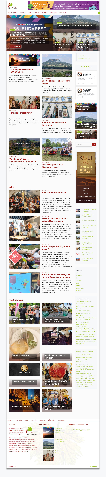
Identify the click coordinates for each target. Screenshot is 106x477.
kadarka (91, 364)
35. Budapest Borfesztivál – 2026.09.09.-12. (59, 430)
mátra (89, 373)
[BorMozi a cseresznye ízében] (57, 408)
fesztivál (90, 359)
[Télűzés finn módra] (24, 410)
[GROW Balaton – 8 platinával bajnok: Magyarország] (24, 228)
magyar (83, 369)
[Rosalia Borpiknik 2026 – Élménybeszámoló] (57, 159)
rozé (85, 378)
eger (86, 359)
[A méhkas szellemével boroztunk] (57, 344)
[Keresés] (94, 145)
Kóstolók (78, 291)
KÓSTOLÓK (53, 13)
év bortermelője (86, 386)
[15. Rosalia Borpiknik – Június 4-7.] (78, 255)
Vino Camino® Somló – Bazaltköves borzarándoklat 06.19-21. (22, 161)
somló (80, 380)
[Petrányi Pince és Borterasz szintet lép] (57, 322)
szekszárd (89, 380)
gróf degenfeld (79, 364)
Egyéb (78, 283)
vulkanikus (91, 384)
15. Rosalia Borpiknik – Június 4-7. (85, 334)
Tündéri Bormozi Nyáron (20, 113)
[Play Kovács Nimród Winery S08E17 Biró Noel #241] (80, 74)
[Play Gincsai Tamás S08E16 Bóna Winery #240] (80, 91)
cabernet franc (89, 357)
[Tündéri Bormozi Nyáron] (64, 49)
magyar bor (90, 369)
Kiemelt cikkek (80, 288)
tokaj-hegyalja (90, 382)
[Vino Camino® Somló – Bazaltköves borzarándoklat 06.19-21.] (24, 154)
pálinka (78, 378)
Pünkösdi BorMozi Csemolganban (85, 331)
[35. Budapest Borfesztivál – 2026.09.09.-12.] (29, 49)
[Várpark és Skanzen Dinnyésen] (78, 260)
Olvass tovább (16, 46)
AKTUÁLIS (23, 13)
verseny (78, 384)
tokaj (84, 382)
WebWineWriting (79, 386)
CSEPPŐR (36, 13)
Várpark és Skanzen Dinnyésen (85, 336)
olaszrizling (79, 376)
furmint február (85, 362)
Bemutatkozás (12, 13)
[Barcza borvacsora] (24, 359)
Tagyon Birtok (79, 382)
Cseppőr (78, 280)
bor (81, 354)
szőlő (94, 380)
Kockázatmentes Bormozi (54, 192)
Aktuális (78, 273)
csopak (83, 359)
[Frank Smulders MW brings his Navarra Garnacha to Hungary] (24, 282)
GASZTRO (44, 13)
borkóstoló (91, 354)
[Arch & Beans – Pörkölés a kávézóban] (88, 49)
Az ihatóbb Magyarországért (80, 430)
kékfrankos (84, 366)
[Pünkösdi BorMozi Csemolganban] (78, 249)
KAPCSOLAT (62, 13)
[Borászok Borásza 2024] (24, 375)
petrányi (87, 376)
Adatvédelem (93, 466)
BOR (29, 13)
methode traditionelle (81, 373)
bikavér (77, 354)
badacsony (84, 351)
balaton (90, 351)
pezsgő (91, 376)
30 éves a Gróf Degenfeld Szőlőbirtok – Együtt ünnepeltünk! (88, 243)
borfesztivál (86, 354)
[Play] (79, 74)
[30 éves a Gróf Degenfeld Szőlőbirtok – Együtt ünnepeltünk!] (78, 244)
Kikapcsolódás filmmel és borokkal (86, 339)
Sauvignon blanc (91, 378)
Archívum (79, 275)
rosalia (81, 378)
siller (77, 380)
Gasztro (78, 285)
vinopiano (86, 384)
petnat (83, 376)
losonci (77, 369)
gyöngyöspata (86, 364)
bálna (84, 357)
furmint (78, 362)
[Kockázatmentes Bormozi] (24, 201)
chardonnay (78, 359)
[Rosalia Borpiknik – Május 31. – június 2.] (24, 256)
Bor (77, 278)
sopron (84, 380)
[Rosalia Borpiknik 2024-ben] (24, 323)
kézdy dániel (91, 366)
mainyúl (78, 371)
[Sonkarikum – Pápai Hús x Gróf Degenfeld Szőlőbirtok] (57, 385)
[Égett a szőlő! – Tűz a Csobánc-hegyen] (76, 31)
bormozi (79, 357)
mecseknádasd (83, 371)
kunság (78, 366)
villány (81, 384)
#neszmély (78, 351)
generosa (92, 362)
